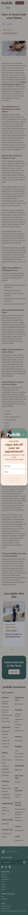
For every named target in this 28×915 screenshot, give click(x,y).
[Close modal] (23, 434)
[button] (14, 457)
